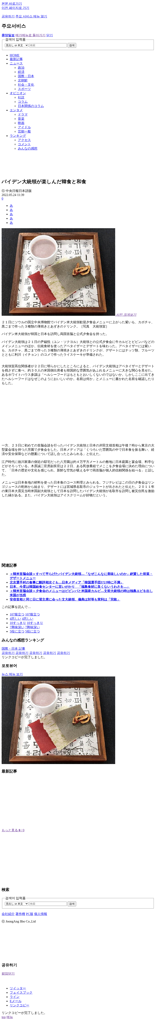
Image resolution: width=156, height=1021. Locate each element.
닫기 (49, 35)
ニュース (16, 63)
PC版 (29, 914)
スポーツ (24, 89)
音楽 (21, 118)
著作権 (20, 914)
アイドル (24, 127)
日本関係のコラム (31, 106)
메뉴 (9, 1017)
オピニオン (18, 93)
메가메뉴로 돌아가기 (30, 35)
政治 (21, 67)
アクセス (24, 140)
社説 (21, 97)
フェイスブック (21, 992)
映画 (21, 123)
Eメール (16, 1001)
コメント (24, 144)
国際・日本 (26, 76)
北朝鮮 (23, 80)
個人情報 (40, 914)
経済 (21, 72)
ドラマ (23, 114)
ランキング (18, 135)
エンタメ (16, 110)
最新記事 (16, 59)
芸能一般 (24, 131)
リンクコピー (19, 1005)
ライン (15, 997)
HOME (15, 55)
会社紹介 (8, 914)
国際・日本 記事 (13, 648)
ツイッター (18, 988)
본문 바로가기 (12, 3)
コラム (23, 101)
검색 (72, 45)
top (4, 1017)
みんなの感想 (27, 148)
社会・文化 (26, 84)
